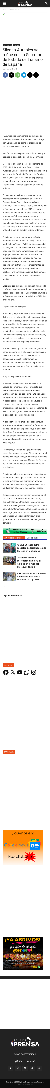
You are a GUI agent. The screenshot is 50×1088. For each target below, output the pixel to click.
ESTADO (16, 45)
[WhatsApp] (17, 75)
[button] (4, 3)
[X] (11, 75)
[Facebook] (5, 75)
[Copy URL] (30, 75)
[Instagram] (18, 1068)
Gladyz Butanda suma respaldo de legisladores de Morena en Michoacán (31, 547)
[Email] (36, 75)
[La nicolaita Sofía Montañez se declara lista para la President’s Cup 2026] (9, 576)
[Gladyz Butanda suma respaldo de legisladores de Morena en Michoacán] (9, 548)
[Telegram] (23, 75)
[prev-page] (4, 586)
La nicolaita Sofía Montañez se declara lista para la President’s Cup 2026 (31, 576)
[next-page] (8, 586)
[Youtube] (39, 1068)
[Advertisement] (25, 106)
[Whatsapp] (25, 531)
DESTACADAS (14, 10)
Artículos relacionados (13, 538)
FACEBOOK (8, 752)
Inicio (5, 10)
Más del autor (32, 538)
